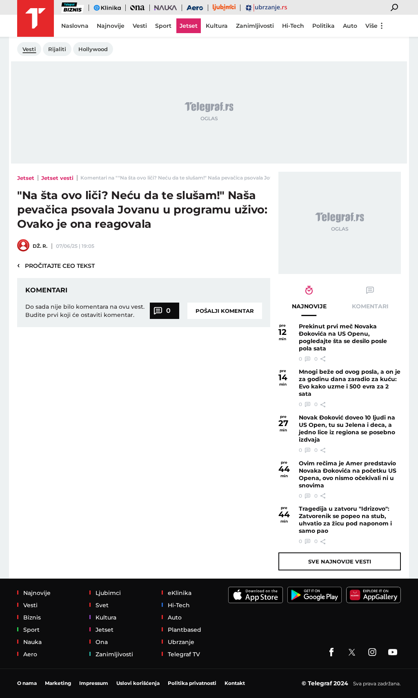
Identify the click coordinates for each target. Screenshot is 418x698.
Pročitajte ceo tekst (56, 265)
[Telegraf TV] (393, 652)
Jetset (25, 178)
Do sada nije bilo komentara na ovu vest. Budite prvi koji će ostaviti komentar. (85, 311)
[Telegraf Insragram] (372, 652)
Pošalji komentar (225, 310)
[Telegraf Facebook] (331, 652)
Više (371, 25)
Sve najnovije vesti (339, 561)
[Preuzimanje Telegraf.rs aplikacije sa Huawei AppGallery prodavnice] (373, 595)
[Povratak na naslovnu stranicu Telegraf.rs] (35, 18)
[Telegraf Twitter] (352, 652)
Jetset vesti (57, 178)
